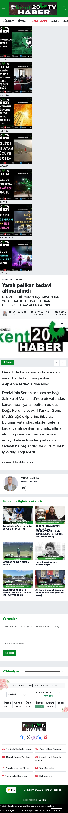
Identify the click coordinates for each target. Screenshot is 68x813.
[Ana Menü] (3, 8)
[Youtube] (45, 737)
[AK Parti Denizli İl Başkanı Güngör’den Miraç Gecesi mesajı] (50, 579)
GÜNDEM (8, 21)
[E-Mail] (23, 488)
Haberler (7, 279)
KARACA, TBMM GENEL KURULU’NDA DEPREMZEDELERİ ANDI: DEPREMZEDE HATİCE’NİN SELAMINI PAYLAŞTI (49, 531)
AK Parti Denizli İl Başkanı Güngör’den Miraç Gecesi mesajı (49, 593)
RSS (13, 790)
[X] (28, 737)
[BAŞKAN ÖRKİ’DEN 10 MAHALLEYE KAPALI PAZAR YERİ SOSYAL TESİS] (18, 579)
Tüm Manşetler (47, 768)
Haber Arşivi (45, 776)
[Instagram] (34, 737)
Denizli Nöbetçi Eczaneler (19, 749)
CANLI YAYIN (39, 21)
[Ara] (64, 8)
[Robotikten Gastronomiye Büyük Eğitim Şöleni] (18, 515)
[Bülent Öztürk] (10, 483)
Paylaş (9, 362)
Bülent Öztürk (29, 481)
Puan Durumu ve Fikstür (17, 768)
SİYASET (23, 21)
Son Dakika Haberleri (16, 776)
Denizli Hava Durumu (50, 749)
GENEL (54, 21)
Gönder (9, 653)
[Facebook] (22, 737)
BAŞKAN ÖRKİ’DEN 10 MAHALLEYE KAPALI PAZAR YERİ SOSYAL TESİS (17, 593)
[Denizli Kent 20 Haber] (33, 8)
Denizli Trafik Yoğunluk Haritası (48, 759)
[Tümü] (63, 671)
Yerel (19, 279)
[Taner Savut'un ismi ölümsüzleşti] (50, 551)
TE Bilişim (41, 800)
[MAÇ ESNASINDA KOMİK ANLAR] (18, 551)
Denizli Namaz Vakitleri (18, 757)
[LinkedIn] (39, 737)
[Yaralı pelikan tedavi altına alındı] (34, 338)
